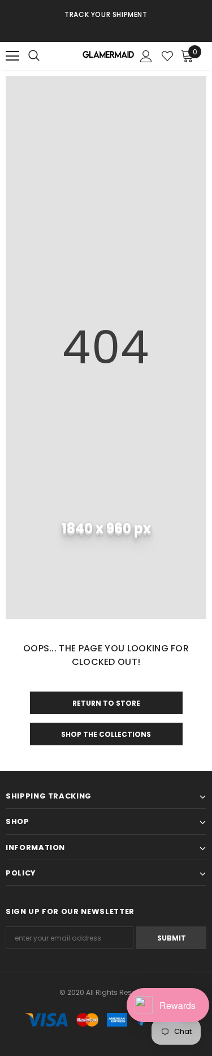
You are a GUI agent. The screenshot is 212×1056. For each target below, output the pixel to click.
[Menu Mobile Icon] (12, 56)
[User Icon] (146, 56)
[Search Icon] (45, 56)
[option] (106, 14)
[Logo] (108, 56)
